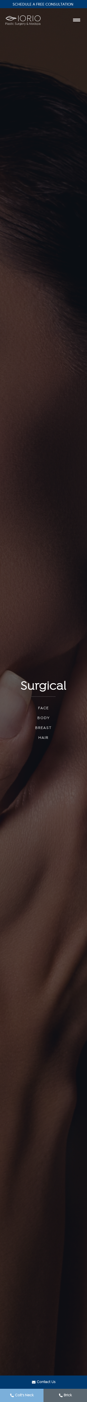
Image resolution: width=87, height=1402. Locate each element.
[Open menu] (76, 20)
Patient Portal (43, 4)
